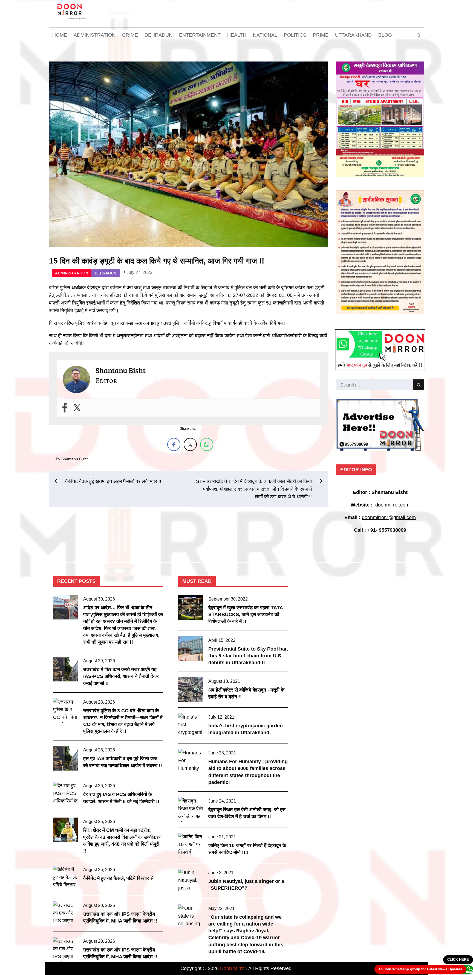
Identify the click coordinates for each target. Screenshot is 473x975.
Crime (130, 35)
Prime (320, 35)
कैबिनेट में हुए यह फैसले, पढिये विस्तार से (118, 878)
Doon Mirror (233, 968)
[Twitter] (77, 407)
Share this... (188, 429)
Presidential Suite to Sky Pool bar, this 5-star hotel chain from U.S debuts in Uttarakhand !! (248, 655)
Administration (95, 35)
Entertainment (200, 35)
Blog (385, 35)
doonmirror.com (392, 505)
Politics (295, 35)
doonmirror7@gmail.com (389, 517)
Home (59, 35)
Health (236, 35)
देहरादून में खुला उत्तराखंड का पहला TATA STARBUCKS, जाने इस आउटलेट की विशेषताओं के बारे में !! (245, 614)
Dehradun (158, 35)
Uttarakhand (353, 35)
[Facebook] (65, 407)
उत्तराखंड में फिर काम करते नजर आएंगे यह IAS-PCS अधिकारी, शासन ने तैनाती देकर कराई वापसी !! (121, 676)
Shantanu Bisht (74, 459)
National (265, 35)
